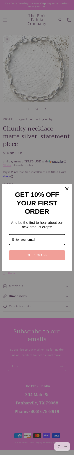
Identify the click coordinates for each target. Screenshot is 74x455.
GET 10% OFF (37, 255)
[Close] (67, 189)
